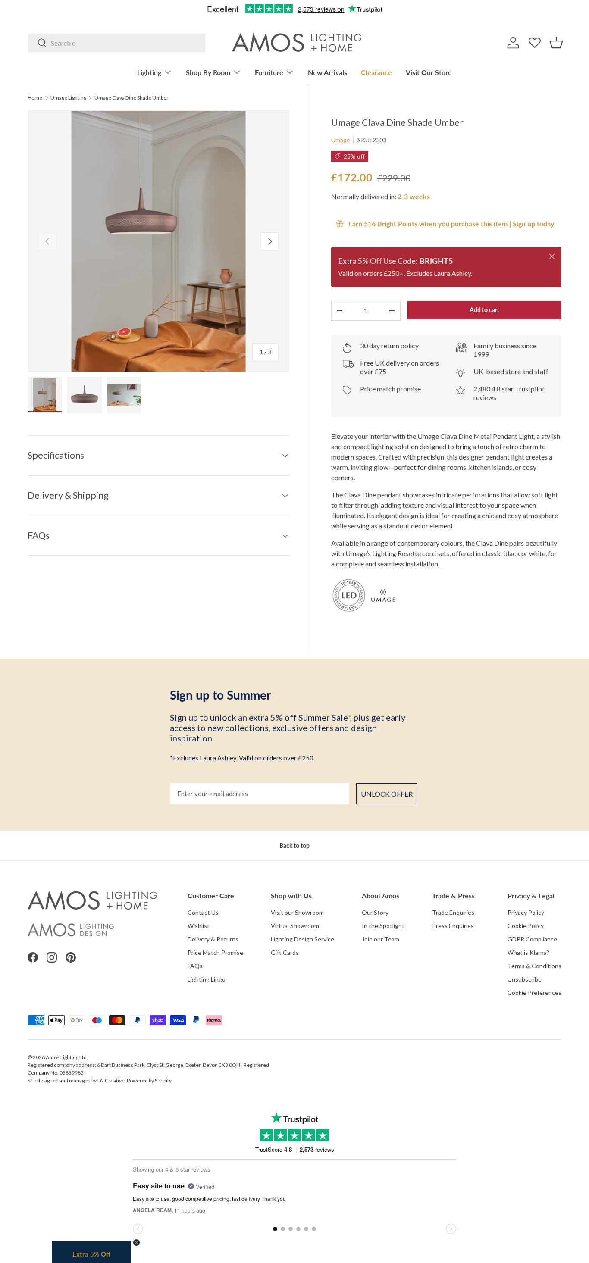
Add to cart (484, 309)
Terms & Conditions (534, 965)
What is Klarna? (528, 952)
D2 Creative (111, 1080)
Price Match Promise (215, 952)
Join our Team (380, 939)
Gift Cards (285, 952)
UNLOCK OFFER (387, 794)
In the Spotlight (383, 925)
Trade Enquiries (453, 912)
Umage (340, 140)
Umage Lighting (68, 97)
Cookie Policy (526, 925)
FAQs (195, 965)
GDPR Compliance (532, 939)
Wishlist (199, 925)
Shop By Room (208, 72)
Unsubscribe (525, 979)
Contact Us (203, 912)
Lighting (149, 72)
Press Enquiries (453, 925)
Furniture (269, 72)
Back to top (294, 845)
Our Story (375, 912)
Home (35, 97)
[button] (556, 42)
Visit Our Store (429, 72)
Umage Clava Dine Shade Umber (131, 97)
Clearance (376, 72)
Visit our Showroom (297, 912)
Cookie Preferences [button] (534, 992)
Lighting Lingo (207, 979)
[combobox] (116, 43)
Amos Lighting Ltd (66, 1057)
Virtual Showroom (295, 925)
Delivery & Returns (213, 939)
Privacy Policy (526, 912)
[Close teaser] (136, 1242)
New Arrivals (327, 72)
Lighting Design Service (302, 939)
